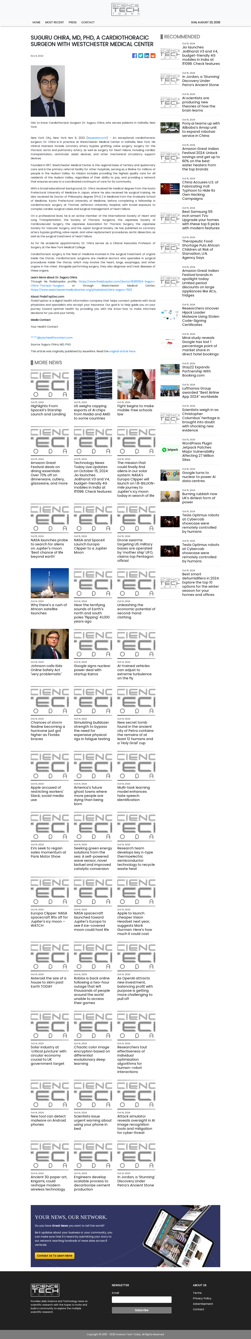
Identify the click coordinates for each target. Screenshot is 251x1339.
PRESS (73, 22)
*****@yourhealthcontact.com (52, 338)
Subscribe (141, 1310)
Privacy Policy (202, 1298)
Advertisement (203, 1304)
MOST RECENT (54, 22)
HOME (36, 22)
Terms (197, 1293)
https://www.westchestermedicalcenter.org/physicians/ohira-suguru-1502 (81, 290)
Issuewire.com (97, 138)
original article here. (122, 351)
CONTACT (88, 22)
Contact (198, 1309)
